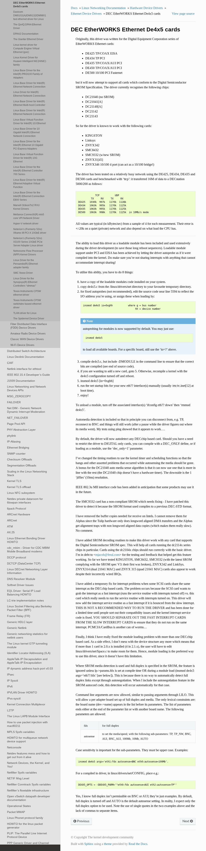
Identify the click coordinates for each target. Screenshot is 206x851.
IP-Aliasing (14, 441)
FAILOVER (14, 402)
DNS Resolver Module (21, 579)
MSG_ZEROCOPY (19, 396)
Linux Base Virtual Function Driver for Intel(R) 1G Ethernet (29, 121)
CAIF (10, 362)
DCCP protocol (16, 557)
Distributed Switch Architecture (26, 351)
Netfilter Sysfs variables (22, 772)
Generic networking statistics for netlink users (27, 635)
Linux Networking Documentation (104, 8)
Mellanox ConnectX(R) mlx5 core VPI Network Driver (28, 216)
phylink (11, 435)
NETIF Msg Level (18, 778)
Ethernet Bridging (18, 447)
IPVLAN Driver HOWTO (22, 692)
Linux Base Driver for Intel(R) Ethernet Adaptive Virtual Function (29, 183)
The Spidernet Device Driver (28, 318)
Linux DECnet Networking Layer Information (27, 571)
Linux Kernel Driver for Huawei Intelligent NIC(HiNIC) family (29, 61)
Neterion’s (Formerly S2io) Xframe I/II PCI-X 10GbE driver (29, 231)
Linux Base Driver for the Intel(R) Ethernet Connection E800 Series (28, 196)
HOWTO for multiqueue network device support (27, 739)
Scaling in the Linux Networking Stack (27, 473)
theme (108, 844)
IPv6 (10, 686)
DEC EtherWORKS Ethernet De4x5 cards (29, 4)
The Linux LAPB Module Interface (28, 716)
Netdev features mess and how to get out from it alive (28, 755)
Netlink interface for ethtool (24, 368)
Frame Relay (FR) (18, 616)
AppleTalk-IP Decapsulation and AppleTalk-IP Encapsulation (27, 660)
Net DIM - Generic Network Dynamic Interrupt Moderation (26, 409)
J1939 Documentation (21, 380)
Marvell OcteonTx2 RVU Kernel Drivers (26, 207)
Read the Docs (138, 844)
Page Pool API (16, 423)
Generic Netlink (17, 627)
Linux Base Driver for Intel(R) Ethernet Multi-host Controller (29, 103)
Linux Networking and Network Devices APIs (26, 388)
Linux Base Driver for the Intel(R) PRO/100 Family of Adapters (27, 74)
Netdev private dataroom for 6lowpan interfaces (25, 500)
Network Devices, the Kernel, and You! (28, 764)
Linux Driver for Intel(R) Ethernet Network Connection (29, 94)
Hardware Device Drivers (146, 8)
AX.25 (11, 532)
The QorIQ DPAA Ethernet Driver (27, 26)
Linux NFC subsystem (21, 492)
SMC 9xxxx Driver (23, 272)
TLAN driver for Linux (24, 313)
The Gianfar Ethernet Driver (28, 39)
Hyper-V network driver (25, 223)
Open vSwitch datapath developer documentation (28, 798)
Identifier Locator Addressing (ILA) (28, 653)
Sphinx (88, 844)
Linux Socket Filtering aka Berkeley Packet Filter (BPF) (29, 608)
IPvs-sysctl (14, 698)
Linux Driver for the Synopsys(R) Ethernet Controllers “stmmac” (25, 282)
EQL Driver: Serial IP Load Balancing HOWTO (23, 592)
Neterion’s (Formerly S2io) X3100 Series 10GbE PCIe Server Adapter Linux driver (28, 242)
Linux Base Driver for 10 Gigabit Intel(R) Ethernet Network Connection (26, 132)
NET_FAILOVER (17, 417)
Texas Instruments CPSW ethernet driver (27, 293)
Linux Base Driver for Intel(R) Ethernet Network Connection (29, 85)
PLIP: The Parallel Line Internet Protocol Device (27, 835)
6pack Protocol (16, 508)
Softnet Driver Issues (20, 585)
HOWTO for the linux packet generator (25, 825)
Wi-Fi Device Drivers (22, 345)
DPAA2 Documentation (25, 33)
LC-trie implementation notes (25, 600)
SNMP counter (16, 453)
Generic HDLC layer (20, 622)
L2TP (10, 710)
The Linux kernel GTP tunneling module (27, 645)
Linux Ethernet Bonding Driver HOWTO (26, 540)
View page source (183, 13)
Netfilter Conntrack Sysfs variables (29, 784)
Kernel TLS (14, 481)
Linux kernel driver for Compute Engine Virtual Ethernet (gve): (26, 48)
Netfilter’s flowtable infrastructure (28, 790)
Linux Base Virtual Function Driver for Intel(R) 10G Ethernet (28, 158)
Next (186, 821)
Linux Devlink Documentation (25, 356)
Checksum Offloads (19, 459)
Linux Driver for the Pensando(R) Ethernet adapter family (25, 264)
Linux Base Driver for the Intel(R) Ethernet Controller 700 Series (28, 170)
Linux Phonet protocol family (25, 817)
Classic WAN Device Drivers (27, 339)
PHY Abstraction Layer (21, 429)
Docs (74, 8)
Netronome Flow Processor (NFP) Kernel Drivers (28, 253)
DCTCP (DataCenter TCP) (24, 563)
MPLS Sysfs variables (21, 731)
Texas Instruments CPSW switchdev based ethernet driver (27, 304)
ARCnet (12, 520)
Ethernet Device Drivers (86, 13)
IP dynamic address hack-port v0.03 (30, 668)
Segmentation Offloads (21, 465)
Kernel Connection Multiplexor (26, 704)
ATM (10, 526)
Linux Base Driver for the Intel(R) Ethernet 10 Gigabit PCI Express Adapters (28, 145)
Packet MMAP (16, 812)
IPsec (10, 674)
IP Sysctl (12, 680)
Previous (82, 821)
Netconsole (14, 747)
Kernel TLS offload (19, 487)
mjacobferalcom (107, 554)
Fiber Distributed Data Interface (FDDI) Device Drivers (28, 326)
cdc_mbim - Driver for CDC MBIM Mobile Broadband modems (28, 549)
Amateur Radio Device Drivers (28, 333)
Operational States (19, 806)
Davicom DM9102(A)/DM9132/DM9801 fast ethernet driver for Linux (29, 15)
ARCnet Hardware (18, 514)
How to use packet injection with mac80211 (27, 724)
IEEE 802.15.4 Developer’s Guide (28, 374)
